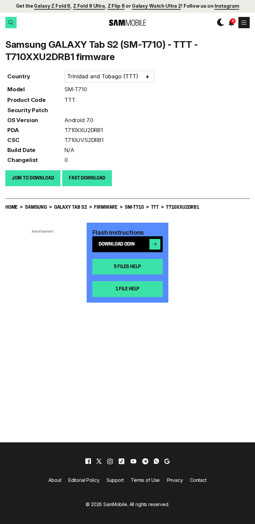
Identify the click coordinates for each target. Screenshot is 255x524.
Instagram (226, 6)
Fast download (87, 178)
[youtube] (133, 461)
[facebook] (88, 461)
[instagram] (110, 461)
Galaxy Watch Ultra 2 (156, 6)
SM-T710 (75, 89)
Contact (198, 480)
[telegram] (145, 461)
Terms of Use (145, 480)
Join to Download (33, 178)
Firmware (106, 207)
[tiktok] (121, 461)
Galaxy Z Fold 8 (52, 6)
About (54, 480)
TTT (69, 100)
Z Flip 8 (116, 6)
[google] (167, 461)
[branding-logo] (127, 23)
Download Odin (116, 244)
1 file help (127, 289)
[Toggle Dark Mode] (218, 22)
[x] (99, 461)
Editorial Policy (84, 480)
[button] (11, 22)
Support (115, 480)
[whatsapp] (156, 461)
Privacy (175, 480)
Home (11, 207)
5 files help (127, 266)
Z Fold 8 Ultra (89, 6)
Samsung (36, 207)
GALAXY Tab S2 (70, 207)
